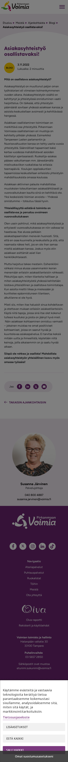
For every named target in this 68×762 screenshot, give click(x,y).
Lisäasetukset (17, 727)
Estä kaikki (14, 738)
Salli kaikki (15, 750)
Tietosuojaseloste (16, 717)
